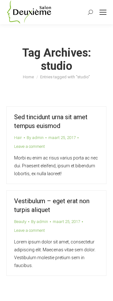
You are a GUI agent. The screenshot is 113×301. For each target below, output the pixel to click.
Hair (18, 137)
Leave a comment (29, 146)
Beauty (20, 221)
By (35, 137)
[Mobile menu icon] (103, 12)
